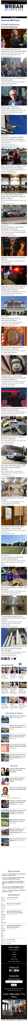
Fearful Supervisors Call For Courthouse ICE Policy (11, 319)
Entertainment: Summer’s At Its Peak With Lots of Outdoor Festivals (18, 812)
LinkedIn (15, 971)
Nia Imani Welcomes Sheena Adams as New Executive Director (17, 779)
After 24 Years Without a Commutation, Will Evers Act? (11, 108)
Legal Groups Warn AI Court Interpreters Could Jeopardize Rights (13, 50)
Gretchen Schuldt (12, 655)
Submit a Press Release (14, 961)
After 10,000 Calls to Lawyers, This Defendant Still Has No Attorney (13, 167)
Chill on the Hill (11, 940)
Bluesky (18, 971)
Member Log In (4, 3)
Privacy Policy (14, 959)
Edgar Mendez (12, 476)
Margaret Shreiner (12, 173)
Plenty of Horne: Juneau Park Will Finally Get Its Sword (17, 820)
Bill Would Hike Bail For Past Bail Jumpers (12, 499)
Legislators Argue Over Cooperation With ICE (13, 258)
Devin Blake (11, 533)
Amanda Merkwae (10, 20)
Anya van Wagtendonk (13, 626)
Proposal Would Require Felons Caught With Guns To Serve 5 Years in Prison (13, 618)
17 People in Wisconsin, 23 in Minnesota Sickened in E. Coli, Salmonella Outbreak (18, 756)
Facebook (10, 971)
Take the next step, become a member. (14, 988)
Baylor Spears (12, 264)
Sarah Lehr (10, 56)
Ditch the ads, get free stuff (14, 990)
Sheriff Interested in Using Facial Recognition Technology (12, 228)
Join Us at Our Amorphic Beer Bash (9, 1)
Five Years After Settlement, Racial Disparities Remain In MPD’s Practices (13, 467)
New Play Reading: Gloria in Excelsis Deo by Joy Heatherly (15, 912)
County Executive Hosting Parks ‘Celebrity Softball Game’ (12, 558)
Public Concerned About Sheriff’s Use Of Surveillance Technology (12, 138)
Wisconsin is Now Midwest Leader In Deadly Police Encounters (13, 409)
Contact (14, 956)
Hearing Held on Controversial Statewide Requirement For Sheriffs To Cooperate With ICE (13, 378)
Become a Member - (22, 1)
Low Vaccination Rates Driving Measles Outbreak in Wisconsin (18, 745)
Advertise (14, 954)
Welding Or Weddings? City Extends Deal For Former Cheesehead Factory (17, 830)
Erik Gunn (11, 85)
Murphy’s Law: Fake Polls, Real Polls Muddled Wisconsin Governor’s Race (13, 883)
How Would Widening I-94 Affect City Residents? (13, 588)
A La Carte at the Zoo (12, 897)
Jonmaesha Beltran (13, 594)
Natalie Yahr (11, 354)
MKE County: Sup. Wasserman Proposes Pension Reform (18, 736)
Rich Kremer (11, 386)
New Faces (14, 766)
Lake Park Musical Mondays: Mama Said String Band (14, 926)
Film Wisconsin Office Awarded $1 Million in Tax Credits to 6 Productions (18, 802)
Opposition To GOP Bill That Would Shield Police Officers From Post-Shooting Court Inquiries (13, 288)
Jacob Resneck (12, 415)
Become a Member (14, 949)
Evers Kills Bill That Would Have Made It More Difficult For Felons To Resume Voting (13, 196)
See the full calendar (6, 943)
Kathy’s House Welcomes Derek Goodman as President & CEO (18, 788)
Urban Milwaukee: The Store (14, 995)
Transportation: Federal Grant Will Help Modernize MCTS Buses (13, 878)
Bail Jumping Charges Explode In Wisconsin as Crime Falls (12, 348)
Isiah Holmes (11, 295)
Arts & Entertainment (14, 798)
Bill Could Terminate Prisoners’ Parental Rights (11, 649)
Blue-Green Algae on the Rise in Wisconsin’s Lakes (14, 890)
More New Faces (5, 796)
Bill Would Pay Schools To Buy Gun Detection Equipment (13, 438)
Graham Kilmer (12, 144)
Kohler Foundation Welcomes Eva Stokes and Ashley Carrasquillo (17, 770)
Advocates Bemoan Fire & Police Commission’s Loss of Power (12, 527)
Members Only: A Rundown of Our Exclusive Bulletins (18, 726)
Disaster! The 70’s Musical (14, 903)
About (14, 952)
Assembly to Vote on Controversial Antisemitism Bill (13, 79)
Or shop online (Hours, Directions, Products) (14, 1018)
